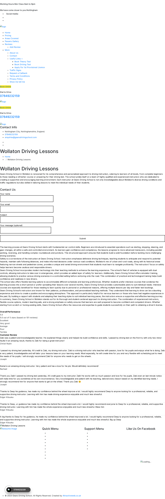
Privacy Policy (16, 79)
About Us (14, 53)
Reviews (8, 44)
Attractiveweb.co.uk (72, 495)
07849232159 (10, 96)
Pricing (8, 35)
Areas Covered (11, 38)
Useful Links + (16, 58)
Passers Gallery (12, 41)
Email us (93, 445)
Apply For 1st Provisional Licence (29, 67)
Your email (5, 204)
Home (7, 32)
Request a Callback (18, 73)
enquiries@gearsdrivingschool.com (21, 137)
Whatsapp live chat (98, 436)
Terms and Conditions (20, 76)
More (7, 50)
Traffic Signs (15, 70)
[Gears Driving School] (3, 26)
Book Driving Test (22, 64)
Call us (92, 442)
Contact (13, 56)
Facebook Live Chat (98, 439)
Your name (5, 194)
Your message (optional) (11, 225)
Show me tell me (17, 82)
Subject (3, 215)
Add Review (15, 47)
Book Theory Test (22, 61)
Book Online (5, 86)
